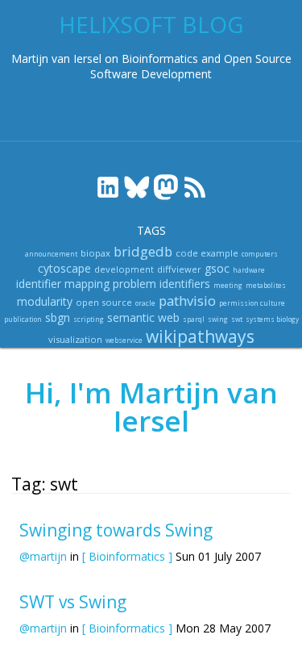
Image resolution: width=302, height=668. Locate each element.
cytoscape (64, 268)
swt (236, 319)
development (124, 269)
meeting (227, 285)
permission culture (252, 303)
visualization (75, 339)
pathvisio (187, 300)
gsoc (217, 268)
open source (104, 302)
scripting (88, 319)
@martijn (43, 556)
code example (207, 253)
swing (218, 319)
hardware (249, 269)
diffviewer (179, 269)
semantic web (143, 317)
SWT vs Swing (72, 602)
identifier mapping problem (86, 283)
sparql (194, 319)
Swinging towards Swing (116, 530)
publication (23, 319)
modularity (44, 301)
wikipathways (200, 336)
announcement (51, 253)
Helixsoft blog (151, 24)
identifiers (184, 283)
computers (260, 253)
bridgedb (143, 251)
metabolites (266, 285)
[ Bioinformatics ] (127, 556)
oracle (145, 303)
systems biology (272, 319)
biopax (95, 253)
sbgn (57, 317)
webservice (124, 340)
